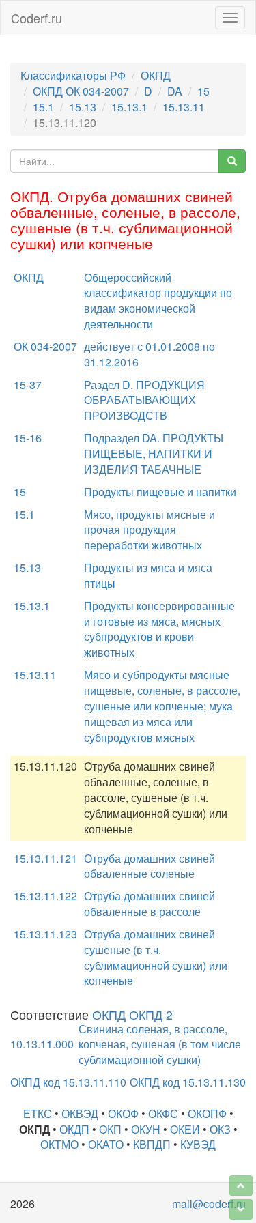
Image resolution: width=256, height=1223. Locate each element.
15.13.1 (129, 107)
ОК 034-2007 (45, 346)
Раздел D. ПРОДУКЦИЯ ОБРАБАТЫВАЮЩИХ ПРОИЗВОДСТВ (144, 400)
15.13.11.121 (45, 858)
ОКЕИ (185, 1129)
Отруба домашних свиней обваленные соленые (149, 866)
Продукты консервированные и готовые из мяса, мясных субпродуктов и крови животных (159, 629)
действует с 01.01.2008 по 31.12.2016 (149, 354)
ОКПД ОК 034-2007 (81, 91)
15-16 (28, 438)
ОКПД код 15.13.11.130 (188, 1082)
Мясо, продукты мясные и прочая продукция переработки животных (149, 529)
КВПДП (152, 1144)
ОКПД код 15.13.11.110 (68, 1082)
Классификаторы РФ (73, 75)
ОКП (110, 1129)
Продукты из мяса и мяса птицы (148, 575)
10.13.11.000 (42, 1044)
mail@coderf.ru (209, 1203)
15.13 (82, 107)
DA (174, 91)
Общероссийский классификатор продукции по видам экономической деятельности (158, 301)
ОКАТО (106, 1144)
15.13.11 (183, 107)
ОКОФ (123, 1113)
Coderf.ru (36, 18)
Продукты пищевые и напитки (160, 492)
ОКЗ (220, 1129)
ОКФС (163, 1113)
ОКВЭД (79, 1113)
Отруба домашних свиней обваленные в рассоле (149, 903)
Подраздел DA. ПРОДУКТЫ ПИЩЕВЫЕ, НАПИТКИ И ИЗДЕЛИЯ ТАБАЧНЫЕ (153, 453)
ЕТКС (37, 1113)
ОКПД (156, 75)
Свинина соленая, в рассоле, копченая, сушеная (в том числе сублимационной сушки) (160, 1044)
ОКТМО (59, 1144)
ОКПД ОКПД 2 (132, 1014)
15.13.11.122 (45, 896)
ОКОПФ (207, 1113)
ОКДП (74, 1129)
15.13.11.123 (45, 934)
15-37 (28, 384)
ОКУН (145, 1129)
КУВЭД (198, 1144)
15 (203, 91)
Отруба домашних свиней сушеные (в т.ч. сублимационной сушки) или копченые (155, 957)
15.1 (43, 107)
